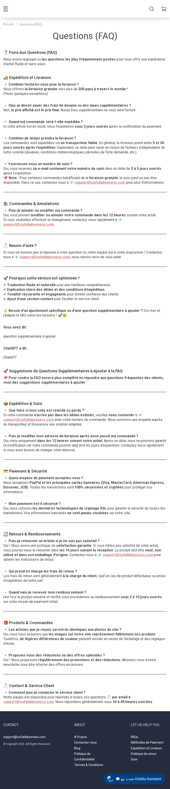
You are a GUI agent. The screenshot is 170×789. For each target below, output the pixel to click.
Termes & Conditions (88, 765)
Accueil (8, 24)
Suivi (134, 759)
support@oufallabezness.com (24, 737)
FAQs (134, 737)
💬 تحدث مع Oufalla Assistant (138, 779)
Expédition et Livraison (146, 748)
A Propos (80, 737)
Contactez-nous (85, 742)
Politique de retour (143, 754)
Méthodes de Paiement (147, 742)
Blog (77, 748)
